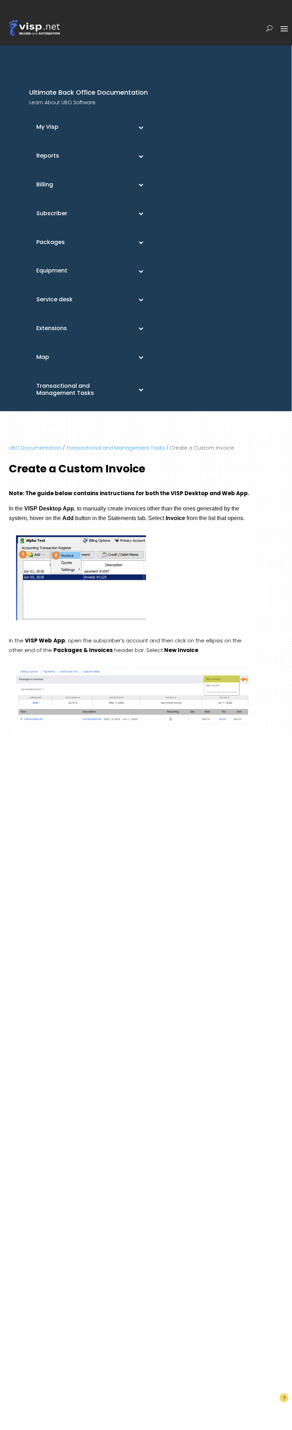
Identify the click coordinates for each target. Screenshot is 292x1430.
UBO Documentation (35, 447)
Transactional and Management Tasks (115, 447)
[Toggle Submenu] (140, 127)
